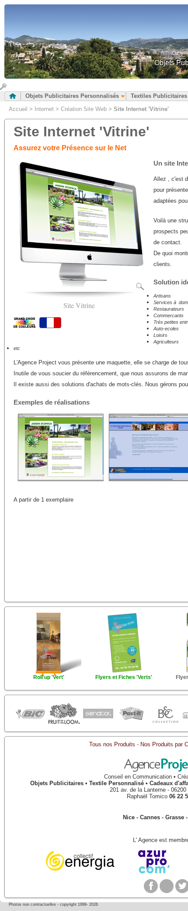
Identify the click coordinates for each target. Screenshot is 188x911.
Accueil (18, 109)
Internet (44, 109)
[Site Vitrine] (79, 288)
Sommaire (12, 96)
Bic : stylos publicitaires (30, 715)
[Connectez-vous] (3, 88)
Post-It (131, 714)
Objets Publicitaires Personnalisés (72, 96)
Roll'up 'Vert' (48, 677)
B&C (165, 714)
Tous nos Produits (112, 744)
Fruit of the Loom (64, 714)
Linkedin (167, 886)
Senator (98, 714)
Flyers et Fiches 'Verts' (123, 677)
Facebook (151, 886)
